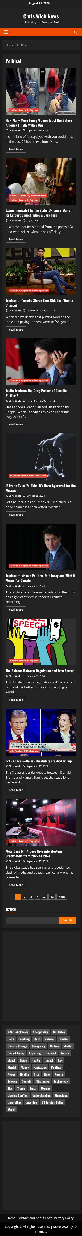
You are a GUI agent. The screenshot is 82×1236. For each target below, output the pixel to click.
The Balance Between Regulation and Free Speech (41, 642)
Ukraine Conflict (18, 1095)
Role (47, 1074)
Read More (17, 150)
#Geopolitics (40, 1032)
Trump (21, 1088)
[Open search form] (75, 32)
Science (12, 1081)
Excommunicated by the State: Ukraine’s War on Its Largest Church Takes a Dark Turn (41, 181)
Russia (59, 1074)
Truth (33, 1088)
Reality (24, 1074)
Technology (61, 1081)
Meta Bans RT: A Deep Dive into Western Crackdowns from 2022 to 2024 (41, 822)
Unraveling (14, 1102)
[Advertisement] (41, 976)
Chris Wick (15, 130)
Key (60, 1060)
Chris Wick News (41, 16)
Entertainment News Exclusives (28, 475)
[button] (6, 32)
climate (63, 1039)
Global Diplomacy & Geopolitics (28, 195)
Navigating (40, 1067)
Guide (23, 1060)
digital (68, 1046)
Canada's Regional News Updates (29, 290)
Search (11, 909)
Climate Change (17, 1046)
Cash (37, 1039)
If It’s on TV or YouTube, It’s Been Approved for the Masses (41, 456)
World (11, 1109)
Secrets (26, 1081)
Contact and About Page (34, 1218)
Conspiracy (38, 1046)
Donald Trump (16, 1053)
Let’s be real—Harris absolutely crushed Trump (41, 732)
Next (62, 896)
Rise (36, 1074)
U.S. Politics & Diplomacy (24, 751)
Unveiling (31, 1102)
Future (65, 1053)
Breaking (24, 1039)
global (11, 1060)
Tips (10, 1088)
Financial (50, 1053)
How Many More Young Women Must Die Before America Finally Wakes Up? (41, 91)
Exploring (35, 1053)
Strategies (42, 1081)
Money (25, 1067)
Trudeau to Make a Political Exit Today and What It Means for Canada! (41, 547)
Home (11, 1218)
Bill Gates (59, 1032)
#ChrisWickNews (18, 1032)
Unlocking (61, 1095)
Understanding (41, 1095)
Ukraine (46, 1088)
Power (11, 1074)
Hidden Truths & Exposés (24, 110)
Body (11, 1039)
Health (36, 1060)
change (49, 1039)
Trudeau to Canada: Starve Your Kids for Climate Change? (41, 271)
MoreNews (61, 1227)
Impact (49, 1060)
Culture (54, 1046)
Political (56, 1067)
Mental (12, 1067)
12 (52, 896)
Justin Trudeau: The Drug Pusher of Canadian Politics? (41, 361)
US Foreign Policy (52, 1102)
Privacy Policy (64, 1218)
